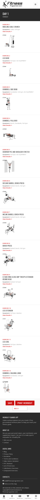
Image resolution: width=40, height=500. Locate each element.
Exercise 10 (7, 308)
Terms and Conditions (11, 459)
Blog (5, 452)
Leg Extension (8, 310)
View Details (7, 31)
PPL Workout (8, 463)
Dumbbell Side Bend (10, 89)
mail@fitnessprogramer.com (13, 481)
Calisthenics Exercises (11, 468)
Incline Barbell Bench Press (13, 214)
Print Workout (24, 403)
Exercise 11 (7, 339)
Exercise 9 (6, 275)
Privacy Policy (8, 454)
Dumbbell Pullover (10, 120)
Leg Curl (6, 341)
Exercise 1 (6, 24)
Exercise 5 (6, 149)
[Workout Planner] (13, 4)
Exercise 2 (6, 56)
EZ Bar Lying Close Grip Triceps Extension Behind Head (18, 278)
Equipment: (6, 29)
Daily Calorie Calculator (11, 461)
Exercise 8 (6, 243)
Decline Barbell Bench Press (13, 183)
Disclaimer (7, 456)
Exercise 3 (6, 87)
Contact (6, 442)
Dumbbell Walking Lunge (12, 373)
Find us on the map (10, 484)
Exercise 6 (6, 181)
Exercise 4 (6, 118)
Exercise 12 (7, 371)
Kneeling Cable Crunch (11, 26)
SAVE (10, 403)
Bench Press (7, 245)
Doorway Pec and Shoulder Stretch (16, 151)
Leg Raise (6, 58)
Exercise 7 (6, 212)
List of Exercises (9, 466)
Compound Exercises (11, 470)
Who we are (8, 440)
